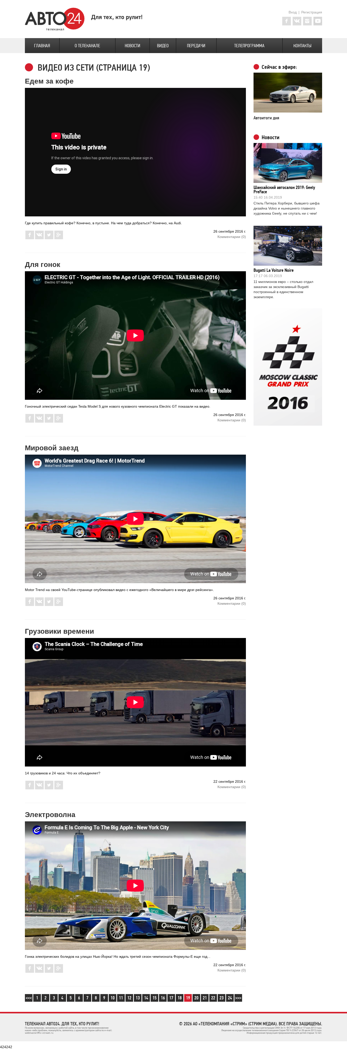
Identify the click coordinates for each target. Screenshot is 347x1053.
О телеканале (87, 46)
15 (154, 998)
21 (205, 998)
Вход (293, 12)
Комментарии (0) (231, 237)
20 (196, 998)
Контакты (302, 46)
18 (180, 998)
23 (221, 998)
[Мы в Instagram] (307, 21)
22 (213, 998)
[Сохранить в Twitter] (49, 238)
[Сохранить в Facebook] (29, 238)
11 (121, 998)
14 (146, 998)
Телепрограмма (249, 46)
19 (188, 998)
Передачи (196, 46)
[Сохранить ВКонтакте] (39, 238)
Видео (163, 46)
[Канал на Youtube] (317, 21)
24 (230, 998)
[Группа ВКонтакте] (297, 21)
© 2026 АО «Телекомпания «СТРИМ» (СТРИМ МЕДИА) (228, 1024)
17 (171, 998)
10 (113, 998)
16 (163, 998)
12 (129, 998)
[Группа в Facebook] (286, 21)
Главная (42, 46)
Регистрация (311, 12)
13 (138, 998)
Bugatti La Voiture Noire (274, 270)
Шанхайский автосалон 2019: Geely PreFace (284, 190)
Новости (132, 46)
